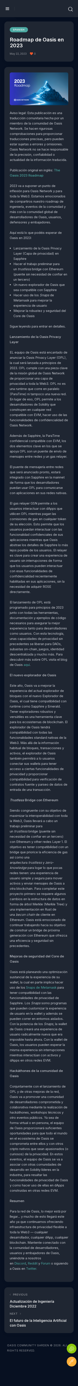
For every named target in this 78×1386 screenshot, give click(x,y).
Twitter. (31, 1268)
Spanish (19, 29)
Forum (45, 1263)
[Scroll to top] (71, 1374)
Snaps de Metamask (41, 987)
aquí (27, 665)
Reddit (32, 1263)
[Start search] (70, 9)
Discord (20, 1263)
